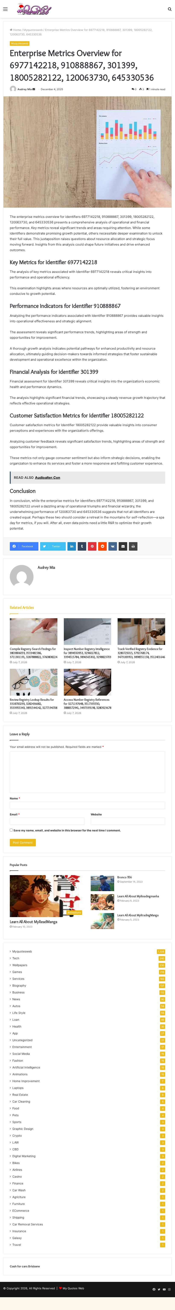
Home (16, 30)
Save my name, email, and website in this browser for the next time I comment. (67, 830)
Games (17, 972)
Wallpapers (19, 965)
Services (18, 978)
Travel (16, 1244)
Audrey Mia (25, 89)
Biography (19, 985)
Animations (20, 1074)
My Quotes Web (73, 1288)
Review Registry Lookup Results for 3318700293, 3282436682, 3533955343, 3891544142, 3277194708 (33, 704)
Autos (16, 1006)
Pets (15, 1115)
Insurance (19, 1231)
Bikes (16, 1163)
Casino (17, 1176)
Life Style (18, 1013)
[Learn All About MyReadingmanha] (102, 902)
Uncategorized (22, 1040)
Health (16, 1026)
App (15, 1033)
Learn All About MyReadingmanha (138, 896)
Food (15, 1108)
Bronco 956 (124, 877)
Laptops (17, 1088)
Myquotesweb (33, 30)
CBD (15, 1149)
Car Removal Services (27, 1224)
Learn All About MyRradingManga (138, 915)
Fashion (17, 1060)
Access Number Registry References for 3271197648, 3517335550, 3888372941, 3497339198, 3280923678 (87, 704)
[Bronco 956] (102, 883)
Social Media (21, 1053)
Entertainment (22, 1047)
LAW (15, 1142)
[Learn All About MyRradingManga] (102, 921)
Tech (15, 958)
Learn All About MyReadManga (33, 921)
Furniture (18, 1204)
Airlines (17, 1169)
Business (18, 992)
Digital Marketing (23, 1156)
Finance (17, 1183)
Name (15, 798)
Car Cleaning (21, 1101)
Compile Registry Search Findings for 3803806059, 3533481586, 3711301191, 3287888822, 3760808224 (33, 653)
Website (96, 814)
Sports (16, 1122)
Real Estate (20, 1094)
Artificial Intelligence (26, 1067)
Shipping (18, 1217)
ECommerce (20, 1210)
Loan (15, 1019)
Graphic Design (22, 1129)
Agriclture (19, 1197)
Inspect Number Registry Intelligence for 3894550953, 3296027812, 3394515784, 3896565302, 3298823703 (87, 653)
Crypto (17, 1135)
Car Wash (19, 1190)
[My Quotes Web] (34, 9)
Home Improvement (26, 1081)
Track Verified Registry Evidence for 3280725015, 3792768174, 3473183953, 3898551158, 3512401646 (141, 653)
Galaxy (17, 1238)
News (16, 999)
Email (15, 814)
